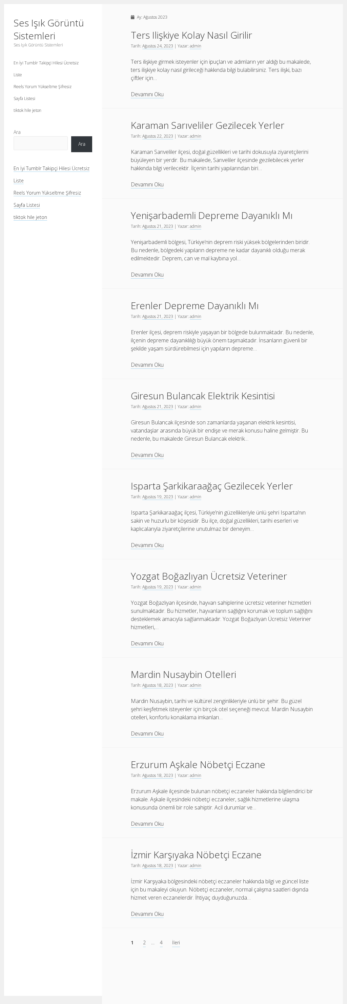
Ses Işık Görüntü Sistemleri (49, 29)
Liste (18, 75)
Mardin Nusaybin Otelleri (183, 674)
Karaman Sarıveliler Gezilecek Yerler (207, 125)
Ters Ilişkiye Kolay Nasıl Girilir (191, 34)
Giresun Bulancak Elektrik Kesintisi (203, 395)
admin (195, 46)
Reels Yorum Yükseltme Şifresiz (43, 86)
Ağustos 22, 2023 (157, 136)
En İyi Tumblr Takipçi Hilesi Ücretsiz (46, 63)
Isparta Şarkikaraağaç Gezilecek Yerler (212, 485)
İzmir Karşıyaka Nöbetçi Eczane (196, 854)
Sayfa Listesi (24, 98)
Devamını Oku (147, 94)
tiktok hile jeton (27, 110)
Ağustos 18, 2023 (157, 685)
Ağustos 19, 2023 (157, 497)
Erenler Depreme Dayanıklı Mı (195, 305)
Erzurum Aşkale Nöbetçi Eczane (198, 764)
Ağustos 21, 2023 (157, 226)
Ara (17, 132)
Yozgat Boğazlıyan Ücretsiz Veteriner (209, 575)
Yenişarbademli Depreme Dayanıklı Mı (212, 215)
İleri (176, 942)
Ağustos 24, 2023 (157, 46)
